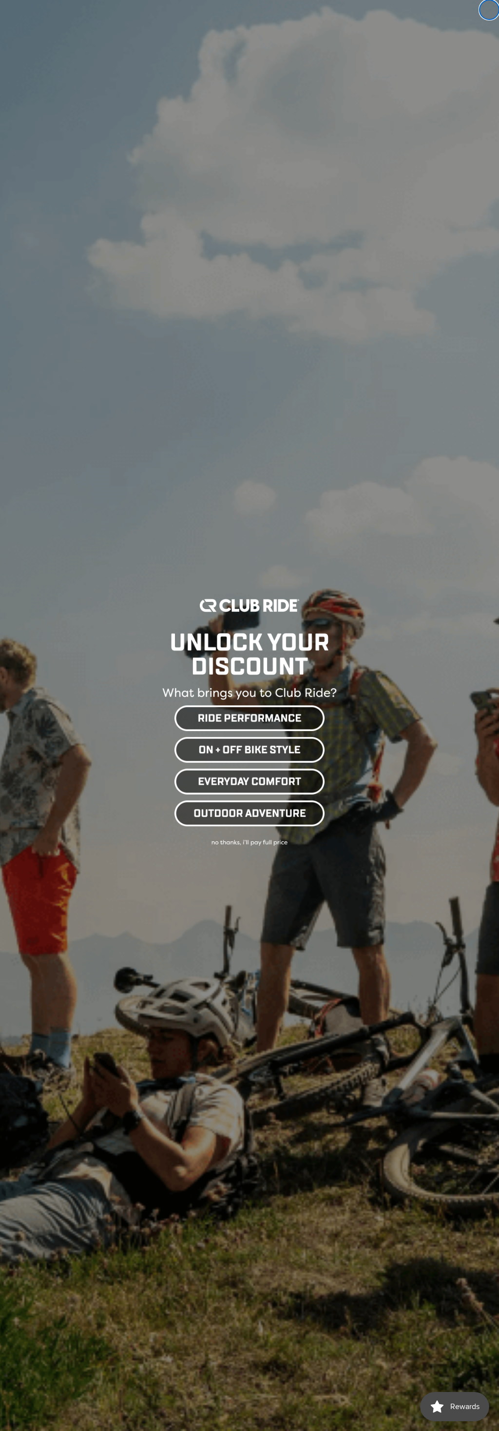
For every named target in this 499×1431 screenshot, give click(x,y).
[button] (249, 716)
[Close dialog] (489, 10)
